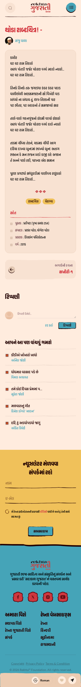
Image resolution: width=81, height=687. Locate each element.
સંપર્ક (8, 637)
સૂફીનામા (47, 637)
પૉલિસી (43, 512)
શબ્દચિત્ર (33, 201)
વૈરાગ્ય (49, 201)
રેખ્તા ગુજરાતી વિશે (18, 630)
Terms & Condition (57, 663)
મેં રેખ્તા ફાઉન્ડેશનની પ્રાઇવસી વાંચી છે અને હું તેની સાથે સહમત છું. (40, 514)
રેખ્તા (44, 623)
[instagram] (48, 597)
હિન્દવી (45, 630)
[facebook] (18, 597)
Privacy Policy (35, 663)
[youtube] (63, 597)
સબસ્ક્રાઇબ (40, 531)
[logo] (40, 8)
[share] (72, 680)
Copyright (17, 663)
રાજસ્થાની (47, 645)
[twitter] (33, 597)
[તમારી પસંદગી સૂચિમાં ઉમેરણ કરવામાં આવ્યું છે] (62, 680)
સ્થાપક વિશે (13, 623)
